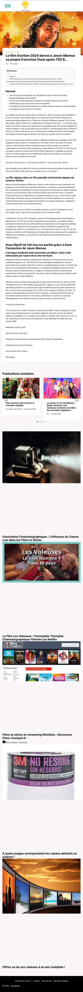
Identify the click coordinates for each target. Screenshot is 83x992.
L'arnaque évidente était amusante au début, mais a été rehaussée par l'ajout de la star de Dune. (41, 84)
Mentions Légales (61, 981)
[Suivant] (77, 399)
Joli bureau (15, 986)
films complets (12, 742)
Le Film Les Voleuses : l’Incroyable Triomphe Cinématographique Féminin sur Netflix (33, 637)
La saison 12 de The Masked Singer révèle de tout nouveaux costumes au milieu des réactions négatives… (61, 406)
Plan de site (47, 981)
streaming (23, 742)
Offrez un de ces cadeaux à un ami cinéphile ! (33, 967)
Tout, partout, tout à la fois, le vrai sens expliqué (20, 404)
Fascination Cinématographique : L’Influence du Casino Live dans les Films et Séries (40, 538)
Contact (36, 981)
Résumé (12, 76)
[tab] (37, 421)
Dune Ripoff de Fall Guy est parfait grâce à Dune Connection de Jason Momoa (35, 81)
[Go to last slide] (6, 399)
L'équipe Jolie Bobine (15, 409)
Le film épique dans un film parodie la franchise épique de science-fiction (35, 79)
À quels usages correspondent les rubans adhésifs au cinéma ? (39, 855)
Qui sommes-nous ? (23, 981)
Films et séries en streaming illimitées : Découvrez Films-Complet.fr (37, 736)
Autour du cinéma (12, 52)
